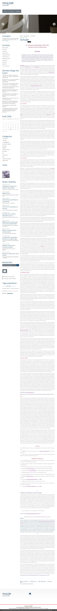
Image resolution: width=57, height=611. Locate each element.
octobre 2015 (5, 56)
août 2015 (4, 60)
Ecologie (4, 146)
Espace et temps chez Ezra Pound (10, 254)
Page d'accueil (26, 35)
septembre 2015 (6, 58)
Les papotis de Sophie (9, 95)
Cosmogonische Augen (29, 476)
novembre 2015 (6, 55)
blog (47, 608)
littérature (8, 286)
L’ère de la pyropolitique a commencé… (10, 200)
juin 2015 (4, 62)
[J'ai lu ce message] (55, 610)
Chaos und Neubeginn (32, 470)
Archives (11, 11)
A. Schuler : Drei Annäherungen (44, 451)
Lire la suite (5, 40)
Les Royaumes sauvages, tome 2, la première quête (10, 109)
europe (14, 286)
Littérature (5, 155)
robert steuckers (14, 288)
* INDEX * (4, 140)
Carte (4, 165)
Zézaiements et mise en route (9, 98)
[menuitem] (5, 11)
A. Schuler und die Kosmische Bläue (31, 479)
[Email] (4, 271)
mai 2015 (4, 64)
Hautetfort (27, 608)
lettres (10, 291)
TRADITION (5, 160)
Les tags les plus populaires (37, 607)
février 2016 (5, 53)
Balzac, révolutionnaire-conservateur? (9, 231)
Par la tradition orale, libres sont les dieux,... (9, 103)
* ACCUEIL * (5, 138)
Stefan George (27, 66)
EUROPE (4, 147)
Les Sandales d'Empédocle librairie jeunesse (9, 111)
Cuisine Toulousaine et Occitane (10, 77)
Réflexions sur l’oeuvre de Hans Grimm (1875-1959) (9, 223)
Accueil (5, 11)
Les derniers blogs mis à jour (20, 607)
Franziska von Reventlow (24, 330)
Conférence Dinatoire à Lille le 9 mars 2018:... (9, 187)
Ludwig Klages (37, 66)
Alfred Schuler (22, 65)
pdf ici (41, 479)
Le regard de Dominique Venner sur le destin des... (9, 238)
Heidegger (48, 114)
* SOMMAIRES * (6, 142)
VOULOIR (7, 3)
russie (3, 286)
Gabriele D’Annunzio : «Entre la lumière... (8, 246)
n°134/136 (29, 392)
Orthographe (5, 105)
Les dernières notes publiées (29, 607)
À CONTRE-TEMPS (6, 144)
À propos (18, 11)
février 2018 (5, 47)
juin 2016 (4, 49)
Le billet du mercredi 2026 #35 (9, 86)
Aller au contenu (4, 1)
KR (3, 153)
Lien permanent (24, 581)
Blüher (21, 35)
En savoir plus (50, 610)
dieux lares (52, 168)
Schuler (24, 39)
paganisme (15, 291)
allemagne (5, 291)
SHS (3, 157)
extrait (40, 486)
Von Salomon (32, 35)
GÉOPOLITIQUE (6, 149)
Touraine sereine (6, 99)
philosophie (10, 293)
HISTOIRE (4, 151)
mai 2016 (4, 51)
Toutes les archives (5, 66)
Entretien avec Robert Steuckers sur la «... (9, 214)
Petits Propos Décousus (8, 87)
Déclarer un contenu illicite (13, 608)
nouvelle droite (6, 288)
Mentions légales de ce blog (21, 608)
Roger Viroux (6, 193)
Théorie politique (6, 158)
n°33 (32, 513)
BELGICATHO (14, 84)
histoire (4, 293)
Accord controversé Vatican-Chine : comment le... (10, 84)
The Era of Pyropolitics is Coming (10, 207)
